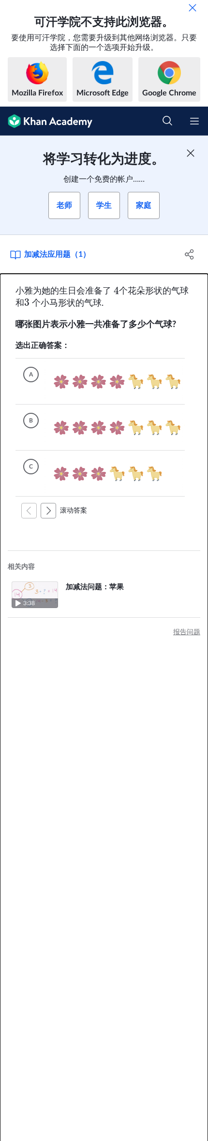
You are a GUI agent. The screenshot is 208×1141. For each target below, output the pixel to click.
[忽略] (192, 8)
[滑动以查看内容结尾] (48, 510)
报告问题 (186, 632)
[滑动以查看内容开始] (29, 510)
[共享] (189, 254)
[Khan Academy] (46, 121)
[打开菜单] (194, 121)
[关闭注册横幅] (190, 153)
